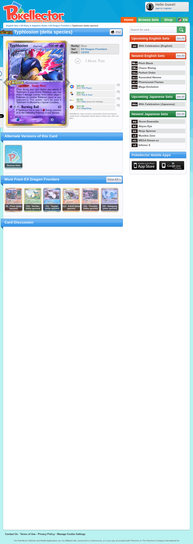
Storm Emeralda (149, 121)
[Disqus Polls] (63, 279)
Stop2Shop (86, 108)
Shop (168, 20)
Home (128, 20)
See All (180, 38)
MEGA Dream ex (149, 140)
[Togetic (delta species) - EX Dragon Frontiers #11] (52, 211)
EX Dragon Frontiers (60, 26)
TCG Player (86, 88)
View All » (114, 179)
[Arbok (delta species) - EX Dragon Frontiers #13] (71, 211)
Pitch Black (146, 63)
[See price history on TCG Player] (118, 85)
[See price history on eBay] (118, 98)
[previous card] (6, 83)
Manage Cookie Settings (71, 534)
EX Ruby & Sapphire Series (34, 26)
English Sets (12, 26)
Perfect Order (147, 72)
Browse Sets (148, 20)
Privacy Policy (46, 534)
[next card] (67, 83)
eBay (83, 102)
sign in (158, 8)
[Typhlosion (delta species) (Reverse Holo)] (13, 168)
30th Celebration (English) (155, 45)
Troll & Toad (86, 95)
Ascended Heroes (150, 77)
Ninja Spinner (147, 130)
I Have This (95, 60)
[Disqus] (63, 376)
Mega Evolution (149, 86)
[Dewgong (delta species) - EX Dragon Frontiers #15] (109, 211)
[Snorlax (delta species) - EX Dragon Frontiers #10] (33, 211)
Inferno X (144, 145)
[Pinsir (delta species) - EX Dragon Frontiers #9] (13, 211)
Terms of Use (27, 534)
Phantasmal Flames (151, 82)
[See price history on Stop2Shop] (118, 105)
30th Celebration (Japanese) (157, 104)
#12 (118, 32)
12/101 (85, 52)
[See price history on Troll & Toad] (118, 91)
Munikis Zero (147, 135)
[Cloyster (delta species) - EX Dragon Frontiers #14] (90, 211)
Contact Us (11, 534)
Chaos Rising (147, 67)
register (168, 8)
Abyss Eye (145, 126)
